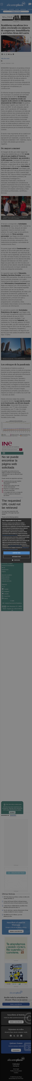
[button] (16, 560)
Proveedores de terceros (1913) (9, 535)
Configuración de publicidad (14, 545)
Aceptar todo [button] (16, 553)
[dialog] (16, 540)
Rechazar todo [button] (16, 556)
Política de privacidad (13, 549)
